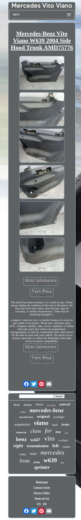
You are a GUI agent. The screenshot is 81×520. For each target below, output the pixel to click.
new (62, 462)
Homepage (42, 482)
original (43, 416)
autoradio (51, 405)
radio (22, 454)
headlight (58, 416)
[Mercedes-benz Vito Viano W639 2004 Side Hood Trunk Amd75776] (41, 73)
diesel (17, 404)
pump (37, 462)
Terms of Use (41, 498)
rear (33, 453)
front (25, 461)
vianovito (21, 432)
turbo (23, 412)
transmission (38, 446)
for (48, 430)
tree (58, 432)
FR (45, 504)
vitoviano (28, 405)
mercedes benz (26, 417)
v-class (63, 440)
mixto (39, 404)
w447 (35, 439)
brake (66, 424)
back (55, 424)
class (35, 431)
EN (39, 504)
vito (49, 438)
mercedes (52, 452)
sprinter (42, 467)
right (18, 445)
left (55, 445)
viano (41, 422)
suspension (22, 424)
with (66, 433)
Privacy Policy (42, 493)
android (64, 404)
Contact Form (42, 487)
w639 (50, 460)
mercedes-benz (47, 410)
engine (66, 446)
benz (21, 439)
